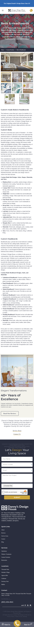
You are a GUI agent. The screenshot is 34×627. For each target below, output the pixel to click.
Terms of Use (18, 616)
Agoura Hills (4, 575)
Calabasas (3, 578)
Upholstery (4, 551)
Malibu (3, 584)
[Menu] (2, 10)
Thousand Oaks (5, 569)
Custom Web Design (18, 615)
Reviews (3, 533)
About (2, 530)
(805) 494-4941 (31, 10)
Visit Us (7, 625)
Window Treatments (6, 554)
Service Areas (4, 536)
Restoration (4, 560)
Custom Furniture (5, 557)
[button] (2, 57)
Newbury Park (5, 581)
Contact (3, 539)
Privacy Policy (10, 616)
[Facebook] (30, 605)
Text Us (27, 625)
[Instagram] (25, 605)
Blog (2, 542)
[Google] (28, 605)
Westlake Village (5, 572)
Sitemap (25, 616)
